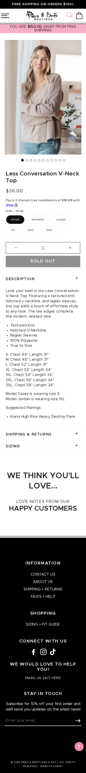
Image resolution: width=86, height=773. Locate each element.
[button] (70, 16)
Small (15, 219)
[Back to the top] (79, 746)
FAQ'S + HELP (43, 596)
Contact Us (43, 574)
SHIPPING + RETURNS (43, 589)
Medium (38, 219)
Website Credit (51, 766)
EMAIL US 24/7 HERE (43, 678)
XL (13, 230)
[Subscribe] (78, 720)
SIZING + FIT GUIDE (43, 624)
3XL (49, 230)
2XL (31, 230)
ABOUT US (43, 582)
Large (61, 219)
